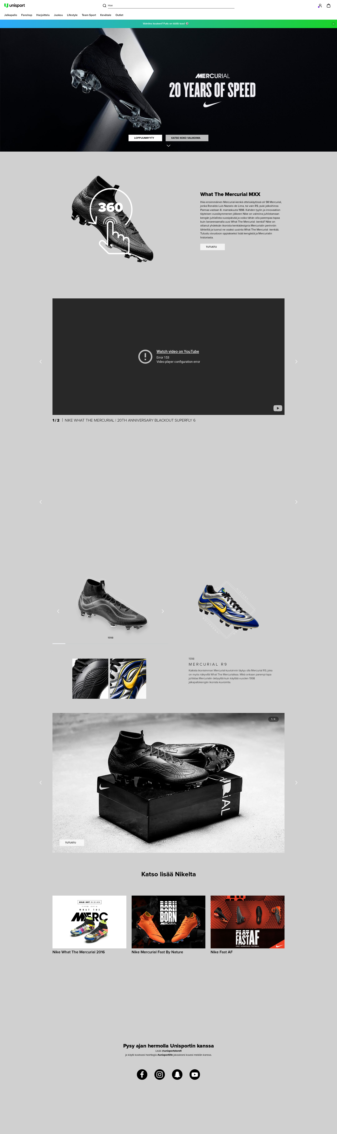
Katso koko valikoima (185, 138)
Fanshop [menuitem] (26, 15)
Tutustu (211, 247)
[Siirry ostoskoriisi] (328, 5)
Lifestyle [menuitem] (72, 15)
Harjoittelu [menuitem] (43, 15)
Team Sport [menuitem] (89, 15)
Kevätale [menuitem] (105, 15)
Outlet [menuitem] (119, 15)
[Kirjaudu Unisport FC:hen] (320, 5)
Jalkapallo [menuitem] (10, 15)
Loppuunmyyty (144, 138)
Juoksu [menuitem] (58, 15)
